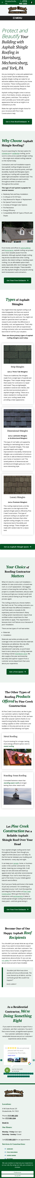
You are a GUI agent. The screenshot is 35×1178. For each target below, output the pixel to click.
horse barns (9, 250)
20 (14, 1076)
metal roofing (9, 746)
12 (25, 1074)
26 (25, 1076)
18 (10, 1076)
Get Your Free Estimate (16, 280)
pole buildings (26, 248)
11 (23, 1074)
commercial (6, 153)
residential (15, 153)
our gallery (5, 960)
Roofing (10, 1159)
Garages (10, 1149)
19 (12, 1076)
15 (31, 1074)
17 (8, 1076)
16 (32, 1074)
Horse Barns (11, 1155)
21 (16, 1076)
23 (19, 1076)
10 (21, 1074)
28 (29, 1076)
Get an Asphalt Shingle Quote (16, 547)
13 (27, 1074)
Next (34, 1060)
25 (23, 1076)
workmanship (18, 896)
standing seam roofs (11, 783)
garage (15, 863)
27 (27, 1076)
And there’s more (21, 654)
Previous (1, 1060)
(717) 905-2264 (10, 1118)
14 (29, 1074)
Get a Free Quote (16, 672)
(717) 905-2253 (12, 1116)
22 (17, 1076)
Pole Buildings (12, 1152)
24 (21, 1076)
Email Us (5, 1123)
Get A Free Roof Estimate (16, 121)
